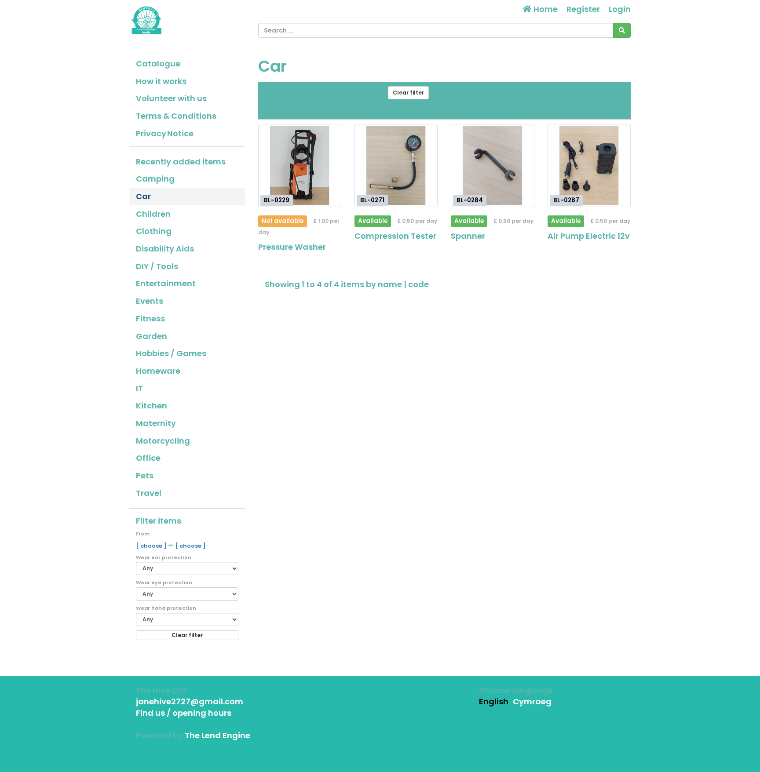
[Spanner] (492, 165)
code (418, 284)
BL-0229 (276, 200)
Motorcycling (163, 440)
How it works (161, 81)
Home (545, 9)
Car (143, 196)
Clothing (154, 231)
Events (149, 300)
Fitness (150, 318)
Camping (155, 178)
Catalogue (158, 63)
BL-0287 (566, 200)
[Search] (622, 30)
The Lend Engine (217, 735)
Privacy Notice (165, 133)
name (391, 284)
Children (153, 213)
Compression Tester (395, 235)
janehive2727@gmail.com (189, 701)
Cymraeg (532, 701)
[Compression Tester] (396, 165)
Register (583, 9)
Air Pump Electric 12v (589, 235)
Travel (148, 493)
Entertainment (166, 283)
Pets (144, 475)
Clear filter (187, 635)
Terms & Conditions (176, 115)
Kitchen (151, 405)
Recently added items (181, 161)
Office (148, 457)
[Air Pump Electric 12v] (589, 165)
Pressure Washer (292, 246)
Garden (151, 336)
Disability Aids (165, 248)
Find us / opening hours (183, 712)
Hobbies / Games (171, 353)
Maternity (156, 423)
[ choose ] (152, 546)
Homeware (158, 370)
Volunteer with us (171, 98)
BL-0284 (470, 200)
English (493, 701)
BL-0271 (372, 200)
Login (620, 9)
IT (139, 388)
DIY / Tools (157, 266)
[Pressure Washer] (299, 165)
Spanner (468, 235)
